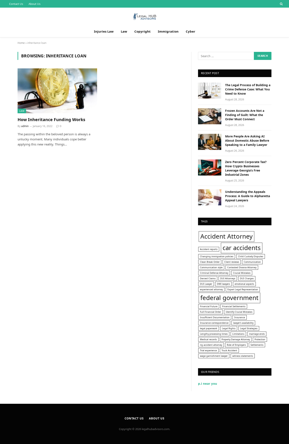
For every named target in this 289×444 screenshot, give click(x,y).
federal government (229, 297)
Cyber (190, 31)
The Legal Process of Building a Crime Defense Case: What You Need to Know (247, 89)
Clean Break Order (210, 261)
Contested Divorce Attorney (241, 267)
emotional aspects (244, 283)
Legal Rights (228, 328)
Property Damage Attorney (236, 339)
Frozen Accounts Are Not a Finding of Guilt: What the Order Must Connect (244, 115)
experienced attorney (211, 289)
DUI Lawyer (206, 283)
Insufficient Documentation (215, 317)
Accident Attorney (226, 236)
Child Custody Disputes (250, 256)
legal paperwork (208, 328)
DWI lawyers (223, 283)
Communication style (211, 267)
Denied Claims (208, 278)
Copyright (142, 31)
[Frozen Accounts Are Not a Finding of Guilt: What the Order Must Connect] (209, 116)
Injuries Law (104, 31)
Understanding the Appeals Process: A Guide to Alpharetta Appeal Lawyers (247, 196)
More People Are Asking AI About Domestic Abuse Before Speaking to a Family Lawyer (247, 140)
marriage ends (257, 333)
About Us (34, 4)
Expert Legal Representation (242, 289)
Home (21, 43)
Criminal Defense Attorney (214, 272)
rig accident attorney (211, 344)
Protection (260, 339)
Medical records (208, 339)
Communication (252, 261)
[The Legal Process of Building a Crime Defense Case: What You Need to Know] (209, 91)
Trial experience (208, 350)
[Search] (281, 4)
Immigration (168, 31)
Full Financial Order (210, 311)
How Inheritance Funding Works (51, 119)
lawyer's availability (243, 322)
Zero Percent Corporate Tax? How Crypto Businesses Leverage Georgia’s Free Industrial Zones (246, 168)
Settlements (256, 344)
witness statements (242, 355)
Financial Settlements (233, 306)
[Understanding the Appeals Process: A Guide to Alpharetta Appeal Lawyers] (209, 197)
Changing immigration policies (216, 256)
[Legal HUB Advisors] (144, 17)
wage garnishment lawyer (214, 355)
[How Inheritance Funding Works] (57, 90)
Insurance (239, 317)
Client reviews (231, 261)
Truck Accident (229, 350)
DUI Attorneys (227, 278)
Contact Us (16, 4)
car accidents (242, 247)
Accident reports (208, 249)
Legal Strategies (248, 328)
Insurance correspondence (214, 322)
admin (25, 126)
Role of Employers (236, 344)
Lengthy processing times (214, 333)
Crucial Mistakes (241, 272)
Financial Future (208, 306)
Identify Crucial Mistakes (239, 311)
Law (124, 31)
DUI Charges (247, 278)
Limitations (238, 333)
